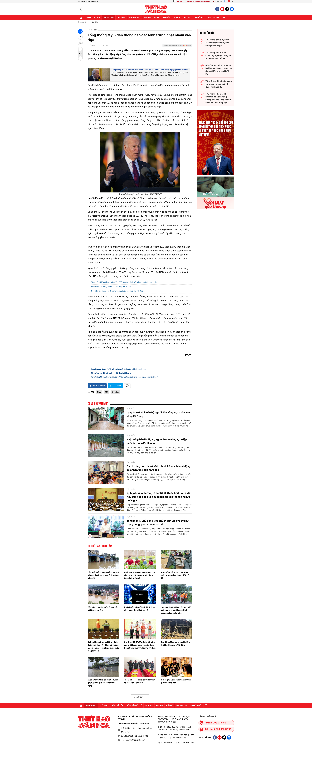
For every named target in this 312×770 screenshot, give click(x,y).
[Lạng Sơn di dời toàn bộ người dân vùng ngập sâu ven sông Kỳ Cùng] (106, 418)
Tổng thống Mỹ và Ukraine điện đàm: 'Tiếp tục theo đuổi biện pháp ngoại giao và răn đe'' (149, 70)
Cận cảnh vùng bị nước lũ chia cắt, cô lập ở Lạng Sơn (103, 608)
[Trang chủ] (81, 17)
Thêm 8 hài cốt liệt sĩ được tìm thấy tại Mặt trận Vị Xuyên (139, 681)
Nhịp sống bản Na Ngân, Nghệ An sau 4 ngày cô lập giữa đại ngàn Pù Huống (157, 441)
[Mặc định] (80, 53)
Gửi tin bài (218, 1)
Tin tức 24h (108, 18)
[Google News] (177, 46)
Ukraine (115, 392)
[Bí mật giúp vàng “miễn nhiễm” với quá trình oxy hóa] (176, 667)
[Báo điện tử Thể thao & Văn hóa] (156, 9)
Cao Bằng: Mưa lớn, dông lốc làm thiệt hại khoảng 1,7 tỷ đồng (175, 643)
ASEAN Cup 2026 (93, 18)
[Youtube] (229, 1)
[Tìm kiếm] (80, 9)
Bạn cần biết (213, 18)
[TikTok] (233, 1)
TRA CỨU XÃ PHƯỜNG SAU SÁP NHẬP (198, 1)
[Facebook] (224, 1)
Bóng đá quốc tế (151, 18)
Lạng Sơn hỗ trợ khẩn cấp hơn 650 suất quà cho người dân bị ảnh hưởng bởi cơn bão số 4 (176, 610)
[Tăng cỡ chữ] (80, 49)
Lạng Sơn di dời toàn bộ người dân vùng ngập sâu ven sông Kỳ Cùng (158, 414)
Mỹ (106, 392)
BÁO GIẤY (179, 1)
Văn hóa (166, 18)
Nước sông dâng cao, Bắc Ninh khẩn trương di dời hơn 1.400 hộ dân (175, 575)
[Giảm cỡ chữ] (80, 58)
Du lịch (177, 18)
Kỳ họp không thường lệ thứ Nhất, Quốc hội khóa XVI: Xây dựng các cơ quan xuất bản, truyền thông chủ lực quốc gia (158, 497)
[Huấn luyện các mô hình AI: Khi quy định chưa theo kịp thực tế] (140, 594)
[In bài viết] (80, 43)
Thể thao (121, 18)
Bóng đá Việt (134, 18)
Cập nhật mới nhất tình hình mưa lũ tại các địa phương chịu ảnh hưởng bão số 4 (103, 575)
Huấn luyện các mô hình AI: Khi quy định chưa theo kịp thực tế (139, 608)
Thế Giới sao (199, 18)
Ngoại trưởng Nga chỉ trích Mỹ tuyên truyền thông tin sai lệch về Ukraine (118, 291)
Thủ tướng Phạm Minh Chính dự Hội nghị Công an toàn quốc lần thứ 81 (218, 55)
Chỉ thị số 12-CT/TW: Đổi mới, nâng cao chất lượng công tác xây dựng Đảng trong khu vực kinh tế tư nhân (140, 645)
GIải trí (187, 18)
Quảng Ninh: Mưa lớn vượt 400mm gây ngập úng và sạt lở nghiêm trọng (103, 683)
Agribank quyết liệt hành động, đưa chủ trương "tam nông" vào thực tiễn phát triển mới (140, 575)
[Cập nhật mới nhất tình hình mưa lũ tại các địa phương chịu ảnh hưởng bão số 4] (103, 559)
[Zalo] (232, 9)
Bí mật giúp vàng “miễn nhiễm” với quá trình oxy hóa (176, 681)
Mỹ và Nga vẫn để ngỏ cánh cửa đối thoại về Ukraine (111, 287)
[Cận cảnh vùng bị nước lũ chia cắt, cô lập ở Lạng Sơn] (103, 594)
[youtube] (222, 9)
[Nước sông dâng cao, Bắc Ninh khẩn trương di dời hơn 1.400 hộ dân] (176, 559)
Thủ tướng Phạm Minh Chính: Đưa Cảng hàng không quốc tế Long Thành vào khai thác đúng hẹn (218, 98)
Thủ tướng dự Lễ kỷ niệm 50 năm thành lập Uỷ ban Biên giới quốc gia (217, 42)
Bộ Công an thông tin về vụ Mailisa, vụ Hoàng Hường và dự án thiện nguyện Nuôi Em (218, 69)
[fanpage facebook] (217, 9)
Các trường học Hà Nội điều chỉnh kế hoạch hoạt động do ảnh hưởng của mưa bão (158, 468)
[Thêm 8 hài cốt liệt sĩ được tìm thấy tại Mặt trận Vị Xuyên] (140, 667)
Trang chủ (82, 22)
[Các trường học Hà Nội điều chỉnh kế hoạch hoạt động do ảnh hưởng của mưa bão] (106, 472)
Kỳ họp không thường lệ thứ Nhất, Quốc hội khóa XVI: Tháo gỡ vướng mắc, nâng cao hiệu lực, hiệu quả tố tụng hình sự (103, 646)
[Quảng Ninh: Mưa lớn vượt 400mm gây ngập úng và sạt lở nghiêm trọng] (103, 667)
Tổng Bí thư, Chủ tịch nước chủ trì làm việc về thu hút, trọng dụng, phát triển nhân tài (158, 522)
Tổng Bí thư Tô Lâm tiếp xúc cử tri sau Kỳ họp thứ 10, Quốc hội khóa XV (218, 84)
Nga (99, 392)
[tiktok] (227, 9)
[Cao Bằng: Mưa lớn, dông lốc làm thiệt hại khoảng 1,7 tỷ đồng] (176, 629)
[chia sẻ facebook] (80, 37)
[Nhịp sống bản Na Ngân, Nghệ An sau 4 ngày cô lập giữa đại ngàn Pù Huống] (106, 445)
